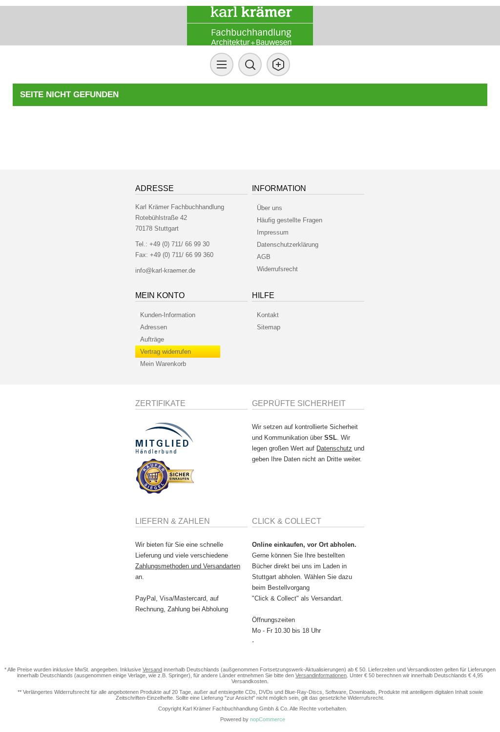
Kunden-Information (167, 315)
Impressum (273, 232)
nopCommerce (267, 719)
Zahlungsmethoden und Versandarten (187, 566)
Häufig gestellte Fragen (289, 220)
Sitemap (268, 327)
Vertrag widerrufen (165, 351)
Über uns (269, 208)
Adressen (153, 327)
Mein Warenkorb (163, 363)
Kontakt (268, 315)
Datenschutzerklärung (287, 244)
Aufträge (152, 339)
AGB (264, 256)
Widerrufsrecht (277, 269)
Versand (152, 669)
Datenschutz (334, 448)
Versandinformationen (321, 675)
